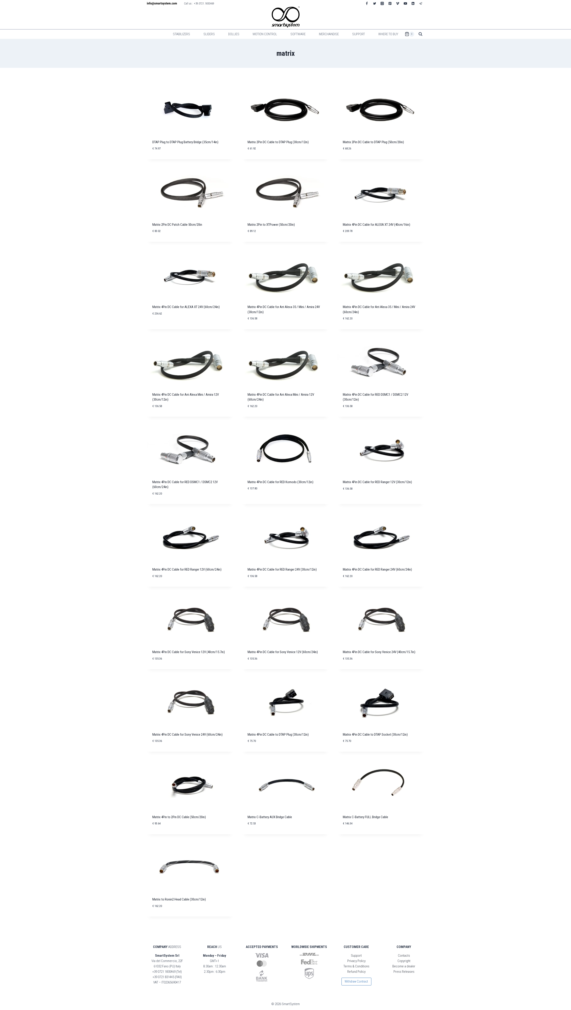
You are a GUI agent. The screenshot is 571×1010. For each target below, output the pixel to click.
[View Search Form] (420, 34)
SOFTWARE (298, 34)
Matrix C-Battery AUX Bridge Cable (270, 817)
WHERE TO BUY (388, 34)
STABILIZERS (181, 34)
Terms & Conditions (356, 966)
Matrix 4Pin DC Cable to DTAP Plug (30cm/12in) (278, 735)
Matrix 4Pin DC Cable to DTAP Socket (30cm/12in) (375, 735)
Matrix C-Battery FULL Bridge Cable (365, 817)
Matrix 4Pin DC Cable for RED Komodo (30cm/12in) (280, 482)
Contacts (404, 956)
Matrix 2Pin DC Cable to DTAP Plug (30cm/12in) (278, 142)
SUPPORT (358, 34)
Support (356, 956)
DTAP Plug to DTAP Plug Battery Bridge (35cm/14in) (185, 142)
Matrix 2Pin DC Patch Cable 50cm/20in (177, 225)
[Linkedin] (413, 3)
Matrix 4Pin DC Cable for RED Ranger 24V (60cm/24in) (377, 569)
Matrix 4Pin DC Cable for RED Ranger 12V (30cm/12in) (377, 482)
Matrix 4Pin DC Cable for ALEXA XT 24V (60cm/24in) (186, 307)
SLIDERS (209, 34)
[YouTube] (405, 3)
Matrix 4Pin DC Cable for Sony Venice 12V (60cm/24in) (283, 652)
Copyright (403, 961)
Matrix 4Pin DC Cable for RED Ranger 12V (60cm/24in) (186, 569)
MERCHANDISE (329, 34)
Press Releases (403, 972)
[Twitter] (374, 3)
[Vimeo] (397, 3)
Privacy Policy (356, 961)
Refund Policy (356, 972)
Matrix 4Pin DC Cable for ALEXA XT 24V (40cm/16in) (376, 225)
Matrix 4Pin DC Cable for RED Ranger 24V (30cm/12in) (282, 569)
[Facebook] (367, 3)
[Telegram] (420, 3)
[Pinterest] (390, 3)
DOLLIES (233, 34)
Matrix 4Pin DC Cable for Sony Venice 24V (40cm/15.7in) (379, 652)
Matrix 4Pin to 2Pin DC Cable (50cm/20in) (179, 817)
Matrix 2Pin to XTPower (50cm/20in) (271, 225)
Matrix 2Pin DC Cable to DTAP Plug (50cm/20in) (373, 142)
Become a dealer (403, 966)
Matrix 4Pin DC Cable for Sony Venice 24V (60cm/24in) (187, 735)
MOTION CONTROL (265, 34)
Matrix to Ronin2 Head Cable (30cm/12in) (179, 899)
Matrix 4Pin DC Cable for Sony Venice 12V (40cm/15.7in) (188, 652)
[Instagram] (382, 3)
